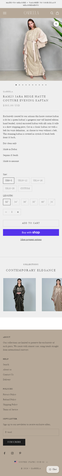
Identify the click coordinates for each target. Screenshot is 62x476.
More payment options (31, 240)
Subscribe (14, 442)
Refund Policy (9, 400)
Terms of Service (10, 410)
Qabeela (8, 91)
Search (6, 365)
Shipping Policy (10, 405)
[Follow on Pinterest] (20, 453)
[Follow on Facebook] (4, 453)
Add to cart (31, 223)
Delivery (7, 380)
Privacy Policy (9, 395)
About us (7, 370)
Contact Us (8, 375)
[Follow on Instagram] (12, 453)
